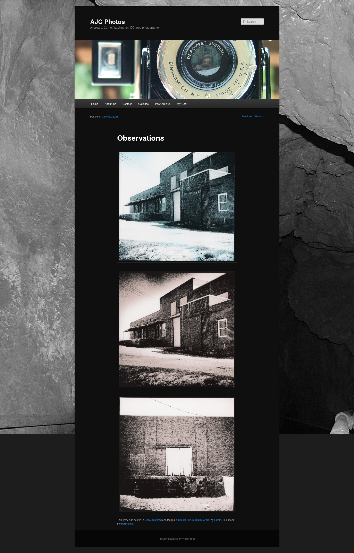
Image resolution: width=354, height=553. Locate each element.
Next (259, 116)
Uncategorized (153, 520)
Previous (245, 116)
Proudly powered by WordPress (177, 539)
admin (217, 520)
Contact (127, 104)
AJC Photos (107, 21)
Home (94, 104)
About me (110, 104)
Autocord (181, 520)
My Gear (182, 104)
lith (189, 520)
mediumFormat (201, 520)
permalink (127, 523)
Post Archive (162, 104)
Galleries (143, 104)
